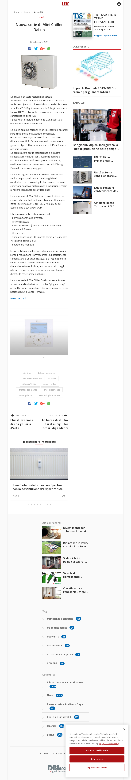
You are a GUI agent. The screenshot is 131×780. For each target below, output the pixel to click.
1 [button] (40, 357)
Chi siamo (59, 753)
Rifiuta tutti (97, 759)
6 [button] (44, 504)
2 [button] (43, 357)
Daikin (53, 378)
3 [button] (34, 504)
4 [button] (37, 504)
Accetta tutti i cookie (97, 750)
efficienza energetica (65, 619)
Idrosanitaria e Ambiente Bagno (65, 706)
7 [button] (47, 504)
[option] (39, 331)
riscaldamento (52, 389)
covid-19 (57, 636)
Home (16, 12)
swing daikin (26, 395)
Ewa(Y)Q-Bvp (30, 384)
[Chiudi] (124, 729)
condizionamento (33, 378)
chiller (28, 373)
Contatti (43, 753)
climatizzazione (47, 373)
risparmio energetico (64, 654)
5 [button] (40, 504)
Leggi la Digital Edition (105, 35)
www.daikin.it (18, 298)
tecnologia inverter (50, 395)
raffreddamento (28, 389)
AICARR (56, 663)
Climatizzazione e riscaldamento (66, 684)
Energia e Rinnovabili (63, 717)
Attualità (39, 12)
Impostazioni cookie (97, 767)
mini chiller (50, 384)
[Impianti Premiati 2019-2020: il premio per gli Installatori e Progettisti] (97, 68)
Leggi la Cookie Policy (109, 743)
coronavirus (59, 645)
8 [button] (50, 504)
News (27, 12)
